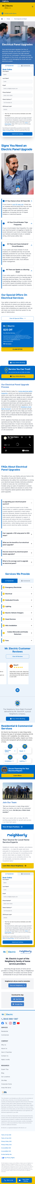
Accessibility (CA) (6, 1151)
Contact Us (4, 1056)
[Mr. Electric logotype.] (10, 952)
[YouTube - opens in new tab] (18, 1023)
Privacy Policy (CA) (6, 1144)
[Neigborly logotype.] (25, 952)
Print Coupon (8, 343)
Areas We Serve (6, 1087)
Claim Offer (17, 349)
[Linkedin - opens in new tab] (14, 1023)
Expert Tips (4, 1069)
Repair (21, 751)
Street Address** (7, 99)
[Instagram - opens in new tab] (10, 1023)
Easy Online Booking (18, 362)
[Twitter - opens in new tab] (6, 1023)
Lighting (22, 761)
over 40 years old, (18, 204)
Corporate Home (6, 1084)
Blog (2, 1073)
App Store (19, 999)
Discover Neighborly (16, 985)
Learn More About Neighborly (13, 866)
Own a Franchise (6, 1052)
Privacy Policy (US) (6, 1141)
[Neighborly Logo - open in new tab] (5, 1)
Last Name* (6, 78)
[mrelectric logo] (17, 1014)
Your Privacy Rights (9, 1157)
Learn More (17, 775)
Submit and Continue (17, 134)
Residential (10, 65)
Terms (26, 122)
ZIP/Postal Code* (7, 106)
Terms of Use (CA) (6, 1138)
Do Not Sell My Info (6, 1154)
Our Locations (5, 1076)
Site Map (4, 1080)
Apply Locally (5, 1059)
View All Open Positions (11, 827)
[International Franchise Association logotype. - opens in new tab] (4, 1092)
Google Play (18, 1004)
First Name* (6, 71)
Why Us (3, 1045)
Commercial (26, 65)
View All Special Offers (16, 318)
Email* (4, 85)
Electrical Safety (7, 751)
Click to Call (10, 1180)
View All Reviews (17, 656)
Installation (8, 761)
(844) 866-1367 (10, 1019)
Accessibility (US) (6, 1148)
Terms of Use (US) (6, 1135)
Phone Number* (7, 92)
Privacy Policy (8, 124)
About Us (4, 1048)
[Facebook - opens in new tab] (2, 1023)
